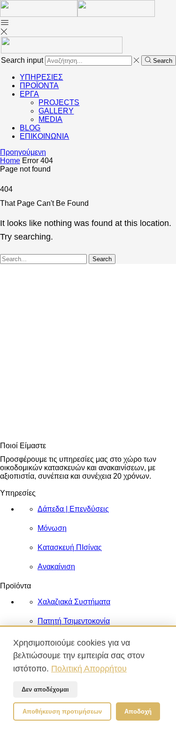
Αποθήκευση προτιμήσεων (62, 711)
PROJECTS (58, 102)
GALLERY (56, 111)
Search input (22, 60)
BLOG (30, 128)
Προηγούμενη (23, 152)
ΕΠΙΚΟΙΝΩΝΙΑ (44, 136)
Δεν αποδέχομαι (45, 689)
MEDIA (50, 119)
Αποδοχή (138, 711)
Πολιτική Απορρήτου (89, 668)
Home (10, 161)
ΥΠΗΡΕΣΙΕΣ (41, 77)
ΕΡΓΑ (29, 94)
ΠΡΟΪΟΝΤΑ (39, 86)
